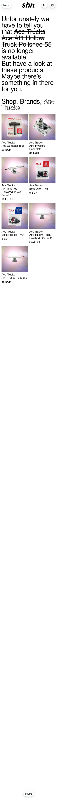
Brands (30, 100)
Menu (6, 5)
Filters (28, 793)
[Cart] (52, 5)
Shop (9, 100)
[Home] (28, 5)
